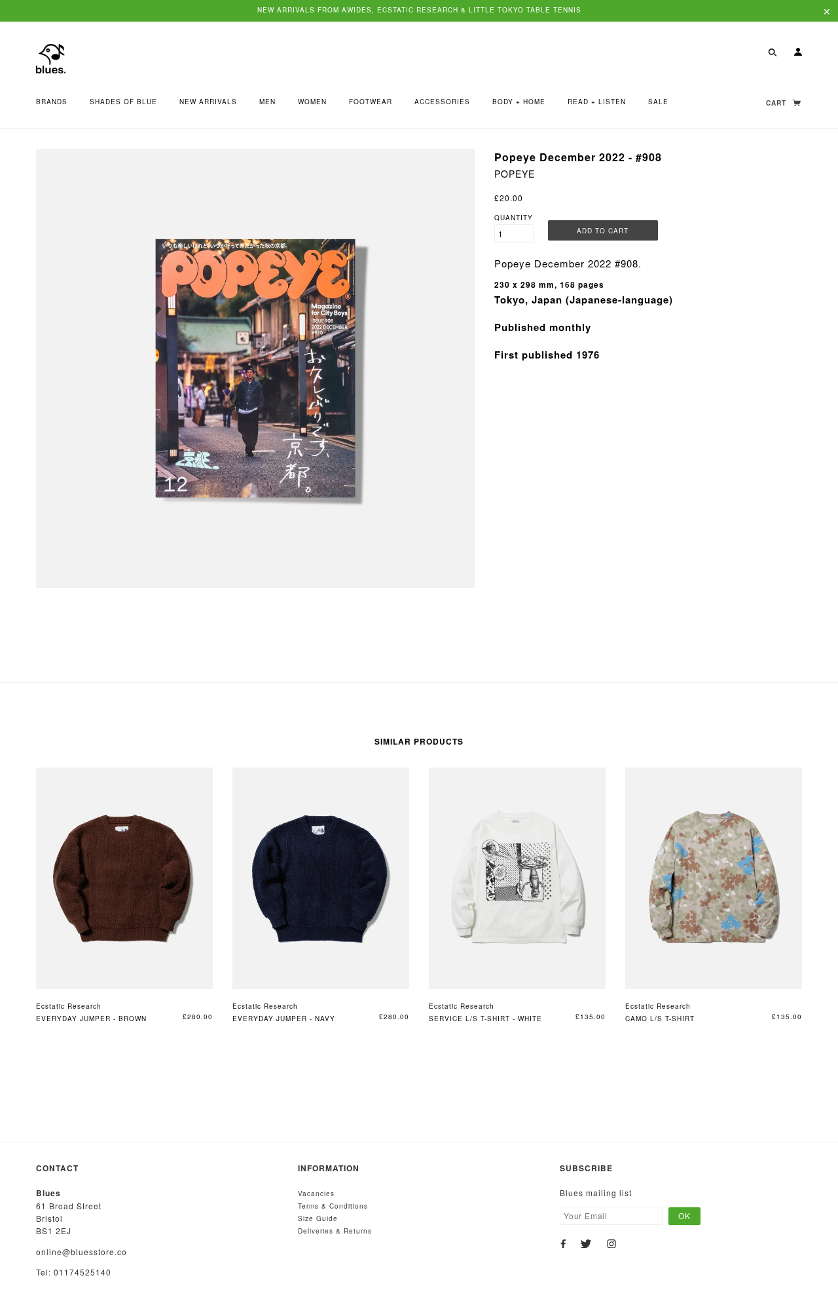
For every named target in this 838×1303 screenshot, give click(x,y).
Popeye (514, 173)
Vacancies (316, 1193)
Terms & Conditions (333, 1206)
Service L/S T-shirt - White (485, 1018)
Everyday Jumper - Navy (283, 1018)
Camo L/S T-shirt (660, 1018)
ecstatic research (68, 1006)
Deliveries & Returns (335, 1230)
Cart (777, 102)
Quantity (513, 217)
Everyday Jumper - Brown (91, 1018)
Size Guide (318, 1218)
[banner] (50, 57)
